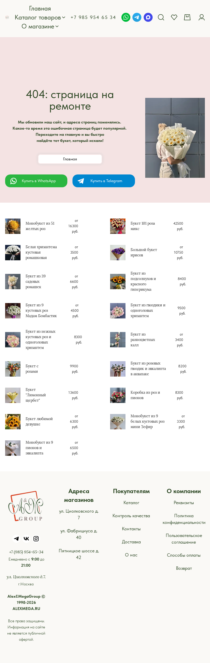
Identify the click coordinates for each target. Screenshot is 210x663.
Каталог (131, 502)
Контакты (131, 528)
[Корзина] (188, 17)
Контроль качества (131, 515)
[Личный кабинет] (201, 17)
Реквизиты (184, 502)
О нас (131, 554)
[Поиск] (161, 17)
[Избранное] (174, 17)
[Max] (148, 17)
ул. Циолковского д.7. (26, 576)
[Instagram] (36, 539)
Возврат (184, 568)
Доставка (131, 541)
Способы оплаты (184, 555)
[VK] (26, 539)
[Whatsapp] (125, 17)
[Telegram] (136, 17)
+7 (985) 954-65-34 (26, 551)
